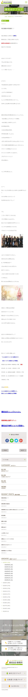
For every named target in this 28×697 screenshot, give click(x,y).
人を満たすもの (5, 533)
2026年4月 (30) (9, 573)
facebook (7, 440)
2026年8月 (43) (9, 564)
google (21, 440)
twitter (16, 440)
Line (11, 440)
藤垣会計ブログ (11, 16)
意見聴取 (3, 515)
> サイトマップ (4, 668)
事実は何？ (4, 527)
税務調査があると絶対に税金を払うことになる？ (12, 509)
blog (4, 20)
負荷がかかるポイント (6, 544)
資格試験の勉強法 (5, 503)
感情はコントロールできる (7, 538)
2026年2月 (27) (9, 577)
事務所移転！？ (5, 497)
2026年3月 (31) (9, 575)
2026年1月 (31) (9, 579)
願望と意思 (4, 521)
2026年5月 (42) (9, 571)
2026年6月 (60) (9, 569)
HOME (6, 16)
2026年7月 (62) (9, 566)
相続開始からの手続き (6, 550)
